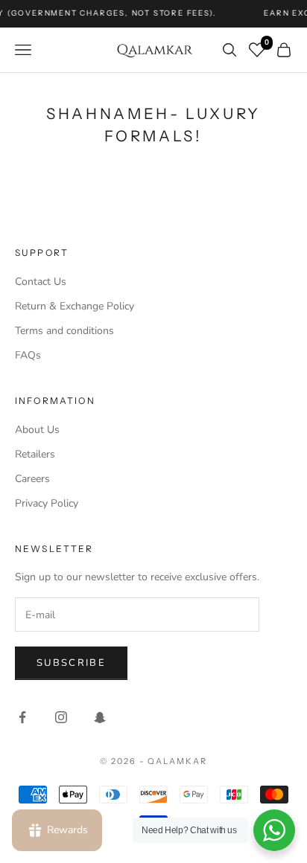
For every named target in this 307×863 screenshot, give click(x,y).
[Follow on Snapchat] (99, 717)
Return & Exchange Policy (74, 306)
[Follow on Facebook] (22, 717)
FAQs (28, 355)
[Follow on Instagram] (61, 717)
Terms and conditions (64, 331)
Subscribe (71, 663)
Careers (32, 479)
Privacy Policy (46, 503)
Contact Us (40, 282)
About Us (37, 430)
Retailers (35, 454)
